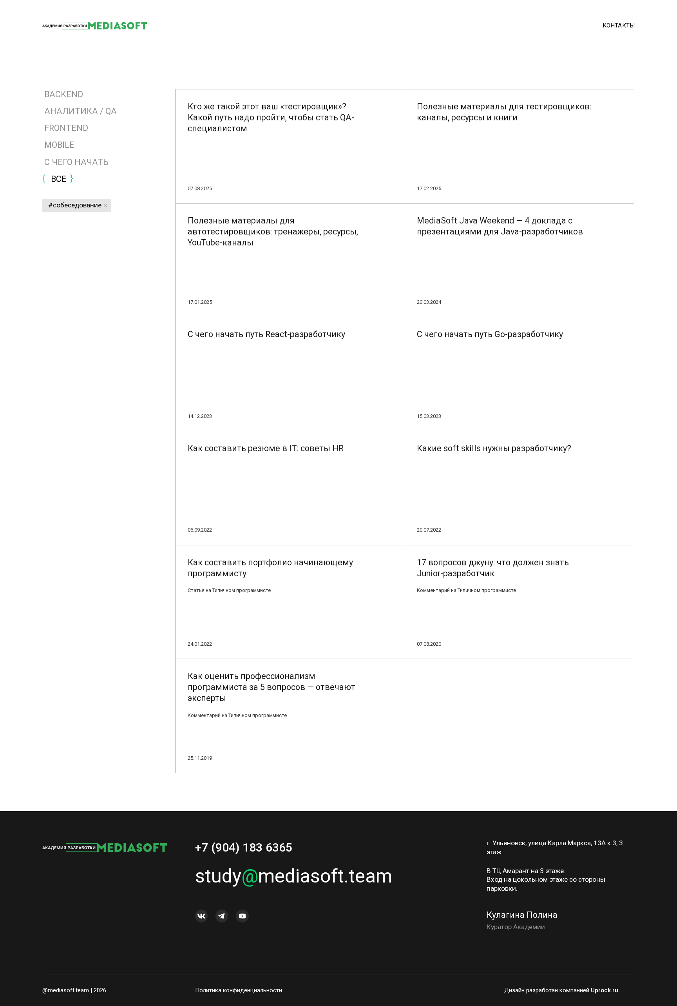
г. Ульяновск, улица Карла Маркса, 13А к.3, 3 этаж (555, 847)
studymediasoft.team (293, 876)
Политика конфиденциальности (238, 990)
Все (58, 179)
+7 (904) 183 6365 (243, 847)
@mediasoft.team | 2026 (74, 990)
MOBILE (59, 145)
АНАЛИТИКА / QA (80, 111)
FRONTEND (66, 128)
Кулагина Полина (522, 915)
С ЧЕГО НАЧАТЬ (76, 162)
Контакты (619, 25)
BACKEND (63, 94)
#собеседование (74, 205)
